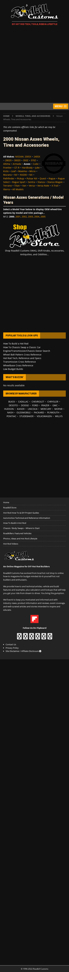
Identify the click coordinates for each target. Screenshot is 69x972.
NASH (10, 412)
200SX (28, 156)
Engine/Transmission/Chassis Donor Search (26, 350)
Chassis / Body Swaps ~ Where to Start (21, 528)
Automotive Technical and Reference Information (26, 517)
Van (24, 185)
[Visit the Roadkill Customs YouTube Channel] (49, 637)
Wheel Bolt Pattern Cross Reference (22, 354)
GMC (55, 405)
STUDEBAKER (26, 416)
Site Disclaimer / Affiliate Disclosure (22, 651)
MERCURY (46, 408)
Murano (7, 174)
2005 (43, 216)
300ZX (17, 160)
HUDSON (9, 408)
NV (15, 174)
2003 (30, 216)
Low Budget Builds (13, 369)
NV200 (23, 174)
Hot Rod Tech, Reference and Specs (22, 358)
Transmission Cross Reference (19, 361)
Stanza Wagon (55, 182)
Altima (6, 163)
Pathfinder (8, 178)
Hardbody (27, 167)
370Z (33, 160)
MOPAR (58, 408)
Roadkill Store (9, 507)
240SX (37, 156)
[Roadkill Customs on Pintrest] (31, 637)
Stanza (41, 182)
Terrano (7, 185)
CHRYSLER (52, 401)
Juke (37, 167)
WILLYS (59, 416)
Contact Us (11, 644)
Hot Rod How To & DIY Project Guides (21, 512)
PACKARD (39, 412)
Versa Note (43, 185)
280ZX (8, 160)
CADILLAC (23, 401)
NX (30, 174)
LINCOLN (32, 408)
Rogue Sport (18, 182)
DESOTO (13, 405)
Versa (32, 185)
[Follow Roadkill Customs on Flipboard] (34, 621)
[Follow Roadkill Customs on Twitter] (43, 637)
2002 (24, 216)
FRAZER (45, 405)
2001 (18, 216)
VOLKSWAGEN (44, 416)
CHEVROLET (38, 401)
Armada (17, 163)
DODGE (25, 405)
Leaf (13, 171)
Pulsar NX (32, 178)
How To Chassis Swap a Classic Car (22, 347)
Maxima (22, 171)
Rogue (52, 178)
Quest (43, 178)
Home (6, 502)
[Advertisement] (34, 65)
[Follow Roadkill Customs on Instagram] (25, 637)
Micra (32, 171)
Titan (17, 185)
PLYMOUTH (53, 412)
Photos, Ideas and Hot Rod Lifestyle (20, 538)
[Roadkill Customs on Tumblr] (37, 637)
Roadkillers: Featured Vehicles (17, 533)
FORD (35, 405)
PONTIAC (11, 416)
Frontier (7, 167)
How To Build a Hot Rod (15, 343)
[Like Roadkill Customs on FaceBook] (19, 637)
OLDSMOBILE (24, 412)
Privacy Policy (12, 647)
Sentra (31, 182)
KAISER (21, 408)
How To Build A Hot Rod (14, 523)
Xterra (6, 189)
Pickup (20, 178)
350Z (25, 160)
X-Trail (55, 185)
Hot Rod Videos (10, 543)
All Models (18, 189)
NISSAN (19, 156)
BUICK (11, 401)
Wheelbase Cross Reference (18, 365)
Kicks (6, 171)
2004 (36, 216)
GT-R (16, 167)
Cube (36, 163)
